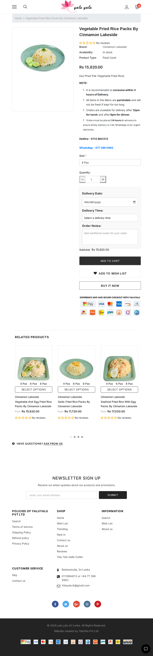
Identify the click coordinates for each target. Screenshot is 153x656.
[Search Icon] (25, 7)
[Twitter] (66, 604)
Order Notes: (91, 226)
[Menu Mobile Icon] (14, 7)
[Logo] (76, 6)
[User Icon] (127, 7)
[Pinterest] (97, 604)
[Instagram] (87, 604)
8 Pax (43, 383)
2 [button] (75, 437)
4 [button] (82, 437)
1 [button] (71, 437)
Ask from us (53, 443)
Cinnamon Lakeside (115, 46)
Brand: (83, 46)
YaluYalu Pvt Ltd (88, 631)
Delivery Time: (92, 210)
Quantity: (84, 172)
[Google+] (76, 604)
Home (18, 18)
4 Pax (23, 383)
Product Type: (88, 57)
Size (82, 155)
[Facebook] (55, 604)
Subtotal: (84, 249)
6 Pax (33, 383)
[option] (43, 58)
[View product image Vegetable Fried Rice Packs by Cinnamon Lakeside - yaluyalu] (43, 58)
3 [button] (78, 437)
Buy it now (110, 285)
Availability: (86, 52)
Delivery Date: (92, 193)
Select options (33, 389)
